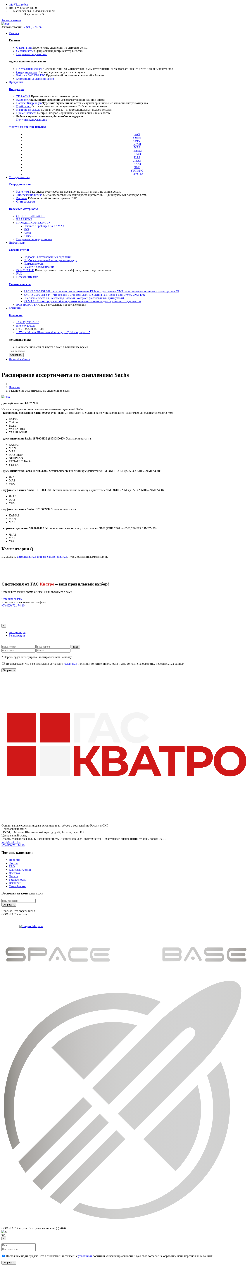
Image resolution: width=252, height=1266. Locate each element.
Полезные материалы (23, 208)
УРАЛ (137, 144)
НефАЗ (137, 150)
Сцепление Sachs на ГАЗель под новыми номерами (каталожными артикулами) (74, 298)
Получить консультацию (31, 54)
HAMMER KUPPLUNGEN (33, 222)
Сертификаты (25, 50)
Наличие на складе (28, 109)
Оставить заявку (11, 598)
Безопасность (17, 879)
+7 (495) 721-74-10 (33, 27)
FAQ (19, 273)
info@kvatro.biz (18, 4)
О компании (24, 47)
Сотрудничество (26, 72)
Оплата (13, 876)
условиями (70, 663)
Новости (14, 387)
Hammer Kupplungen (29, 103)
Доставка (14, 873)
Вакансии (15, 883)
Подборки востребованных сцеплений (48, 257)
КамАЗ (137, 140)
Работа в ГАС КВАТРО (30, 75)
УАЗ (137, 134)
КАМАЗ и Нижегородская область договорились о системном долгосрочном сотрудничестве (82, 301)
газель (137, 137)
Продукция (16, 82)
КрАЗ (137, 154)
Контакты (15, 308)
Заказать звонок (11, 20)
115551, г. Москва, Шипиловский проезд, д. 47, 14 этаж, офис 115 (53, 332)
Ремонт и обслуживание (39, 266)
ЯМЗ (137, 167)
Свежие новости (20, 284)
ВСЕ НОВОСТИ (27, 304)
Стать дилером (25, 201)
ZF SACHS (23, 96)
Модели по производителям (27, 126)
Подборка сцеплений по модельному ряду (50, 260)
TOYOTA (137, 173)
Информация (17, 242)
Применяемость (26, 113)
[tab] (17, 632)
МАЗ (137, 147)
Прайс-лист (23, 106)
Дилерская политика (29, 194)
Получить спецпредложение (34, 239)
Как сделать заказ (20, 869)
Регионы (21, 198)
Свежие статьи (19, 249)
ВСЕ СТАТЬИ (25, 270)
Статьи (13, 863)
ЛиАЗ (137, 160)
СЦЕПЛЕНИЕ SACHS (30, 216)
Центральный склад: (29, 68)
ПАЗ (137, 157)
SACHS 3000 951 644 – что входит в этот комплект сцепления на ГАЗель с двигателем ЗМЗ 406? (84, 294)
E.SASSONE (24, 219)
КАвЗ (137, 164)
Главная (14, 33)
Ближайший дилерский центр (35, 78)
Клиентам (22, 191)
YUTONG (137, 170)
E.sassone (22, 99)
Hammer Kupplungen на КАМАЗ (44, 226)
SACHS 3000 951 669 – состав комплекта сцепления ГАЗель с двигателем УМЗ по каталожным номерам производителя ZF (101, 291)
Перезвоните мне (27, 276)
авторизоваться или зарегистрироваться (42, 556)
